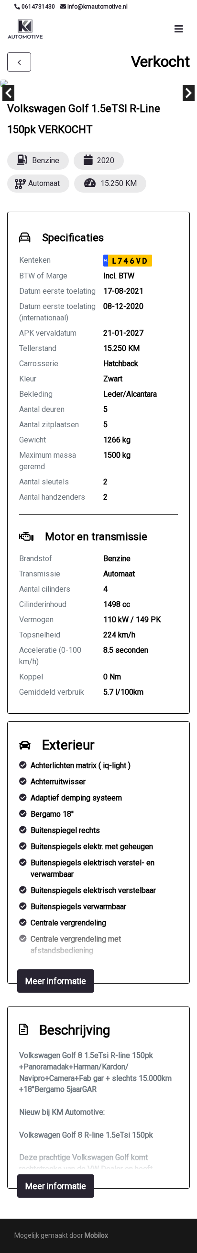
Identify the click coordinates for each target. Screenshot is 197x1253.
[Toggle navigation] (178, 29)
